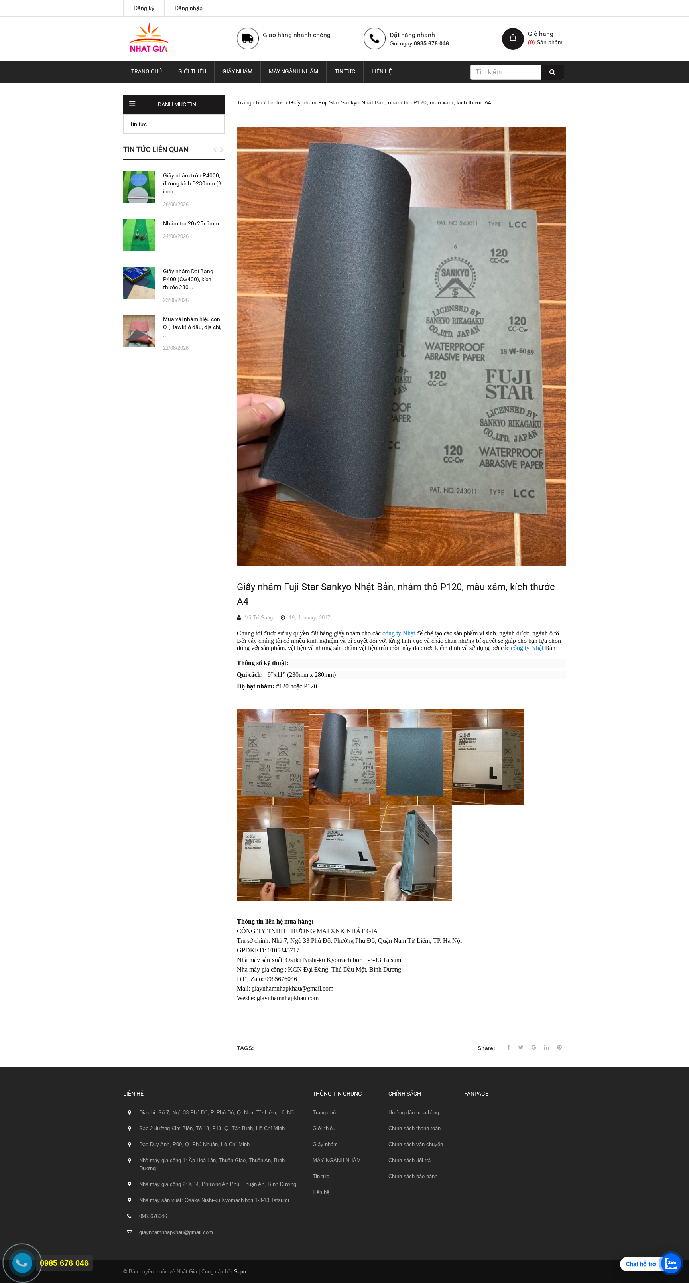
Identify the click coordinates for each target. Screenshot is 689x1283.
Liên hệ (382, 71)
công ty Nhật (399, 633)
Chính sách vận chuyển (415, 1144)
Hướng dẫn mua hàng (413, 1112)
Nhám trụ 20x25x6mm (191, 223)
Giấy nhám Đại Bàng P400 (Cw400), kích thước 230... (188, 279)
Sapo (240, 1272)
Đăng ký (144, 8)
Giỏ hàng (540, 33)
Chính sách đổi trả (409, 1160)
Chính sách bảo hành (412, 1176)
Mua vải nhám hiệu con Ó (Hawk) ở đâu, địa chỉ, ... (192, 327)
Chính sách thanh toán (414, 1128)
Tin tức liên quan (156, 149)
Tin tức (345, 71)
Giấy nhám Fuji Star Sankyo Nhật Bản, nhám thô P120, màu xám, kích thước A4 (396, 594)
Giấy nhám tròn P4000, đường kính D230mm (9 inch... (192, 183)
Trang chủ (146, 71)
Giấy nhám (237, 71)
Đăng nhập (189, 8)
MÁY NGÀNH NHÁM (293, 71)
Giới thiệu (192, 71)
